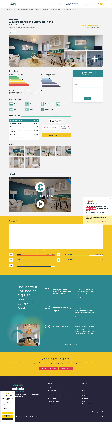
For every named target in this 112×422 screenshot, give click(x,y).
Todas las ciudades (87, 404)
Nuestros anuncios (53, 387)
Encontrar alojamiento (51, 4)
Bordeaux (84, 396)
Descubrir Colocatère (98, 221)
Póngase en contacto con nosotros (72, 4)
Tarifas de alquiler (52, 404)
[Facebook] (102, 412)
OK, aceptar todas (8, 413)
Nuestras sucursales (53, 393)
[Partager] (10, 32)
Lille (83, 387)
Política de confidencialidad (23, 416)
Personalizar (8, 419)
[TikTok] (98, 412)
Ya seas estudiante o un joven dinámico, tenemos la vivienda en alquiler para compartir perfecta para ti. (30, 9)
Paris (83, 390)
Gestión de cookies (34, 416)
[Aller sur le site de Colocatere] (100, 4)
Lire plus (79, 297)
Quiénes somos (61, 4)
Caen (83, 401)
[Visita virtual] (14, 32)
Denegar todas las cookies (8, 416)
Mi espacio (86, 4)
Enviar (87, 98)
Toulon (84, 393)
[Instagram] (93, 412)
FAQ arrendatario (52, 398)
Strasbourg (85, 398)
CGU (16, 416)
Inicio (7, 9)
